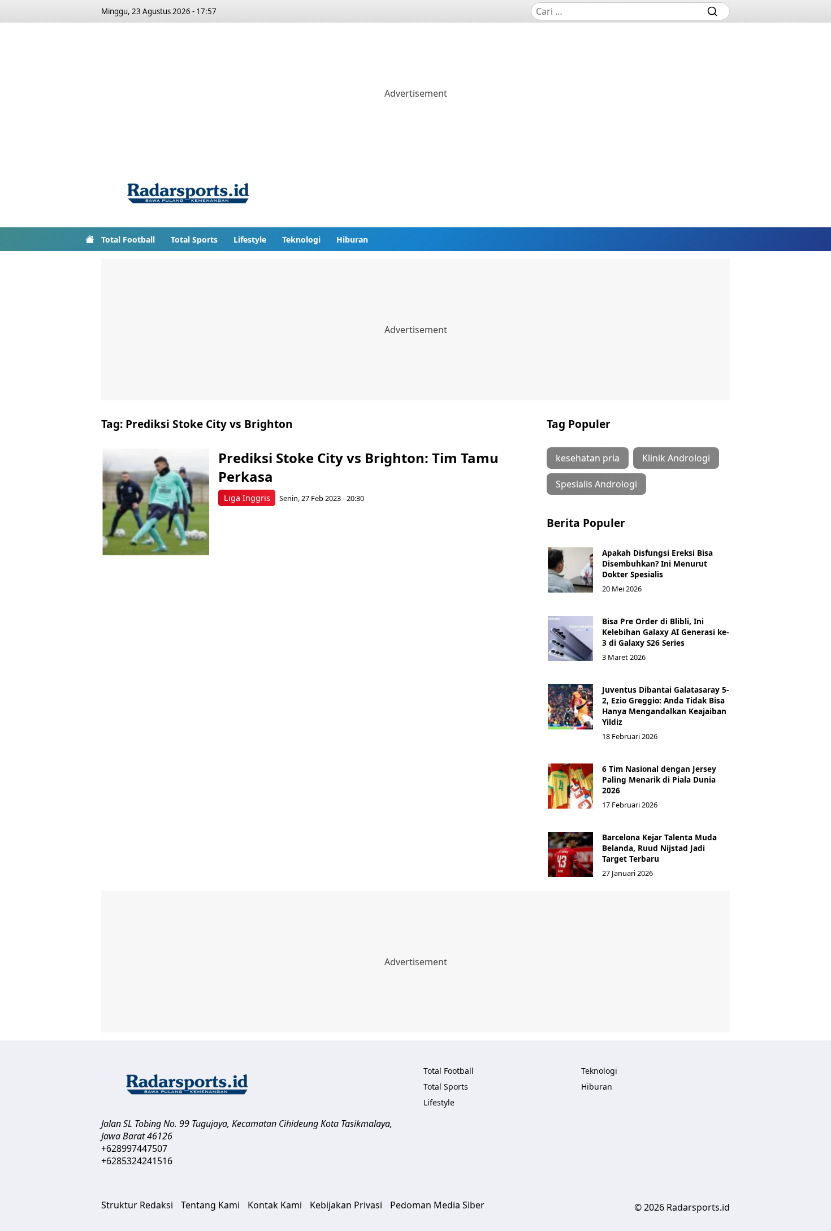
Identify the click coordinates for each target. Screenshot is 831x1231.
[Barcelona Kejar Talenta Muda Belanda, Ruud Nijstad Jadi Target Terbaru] (570, 854)
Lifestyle (249, 239)
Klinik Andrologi (676, 458)
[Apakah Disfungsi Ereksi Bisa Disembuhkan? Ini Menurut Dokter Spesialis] (570, 570)
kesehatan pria (588, 458)
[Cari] (712, 11)
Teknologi (301, 239)
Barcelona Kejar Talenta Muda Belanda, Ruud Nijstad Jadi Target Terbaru (659, 848)
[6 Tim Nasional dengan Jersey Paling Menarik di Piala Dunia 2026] (570, 786)
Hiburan (352, 239)
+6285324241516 (136, 1161)
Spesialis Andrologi (596, 484)
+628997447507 (134, 1148)
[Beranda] (89, 239)
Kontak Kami (275, 1205)
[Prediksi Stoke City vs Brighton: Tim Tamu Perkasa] (155, 501)
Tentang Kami (210, 1205)
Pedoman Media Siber (437, 1205)
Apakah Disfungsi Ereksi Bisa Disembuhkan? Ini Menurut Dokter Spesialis (657, 563)
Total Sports (194, 239)
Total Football (128, 239)
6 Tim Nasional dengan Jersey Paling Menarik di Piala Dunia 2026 (659, 779)
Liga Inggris (247, 498)
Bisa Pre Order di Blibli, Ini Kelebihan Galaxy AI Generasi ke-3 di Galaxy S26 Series (665, 632)
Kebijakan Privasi (346, 1205)
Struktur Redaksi (137, 1205)
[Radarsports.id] (187, 195)
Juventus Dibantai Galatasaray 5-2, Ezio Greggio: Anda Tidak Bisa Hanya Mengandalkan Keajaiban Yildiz (665, 705)
